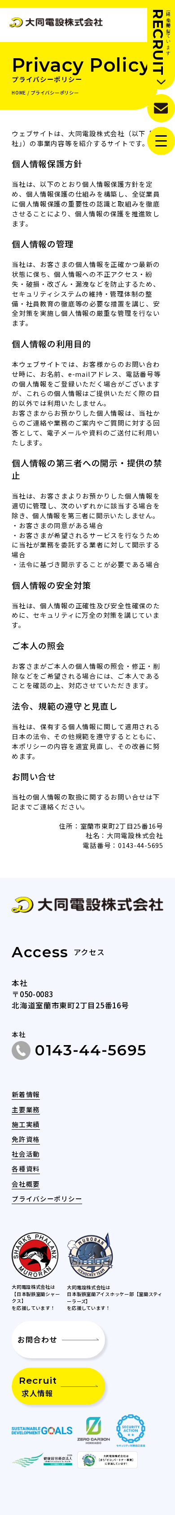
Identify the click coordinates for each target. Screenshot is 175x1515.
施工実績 (26, 1124)
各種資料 (26, 1168)
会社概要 (26, 1183)
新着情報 (26, 1094)
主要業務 (26, 1109)
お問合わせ (37, 1339)
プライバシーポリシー (47, 1198)
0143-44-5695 (91, 1050)
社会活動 (26, 1153)
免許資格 (26, 1139)
